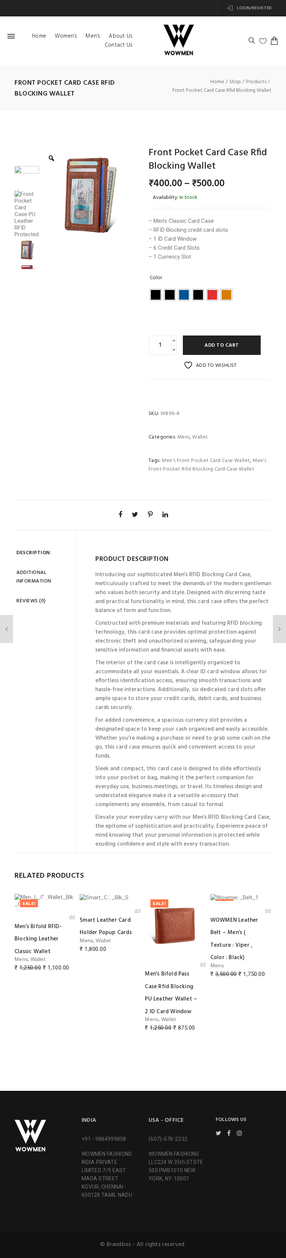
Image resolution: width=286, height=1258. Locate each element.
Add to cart (221, 345)
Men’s (93, 36)
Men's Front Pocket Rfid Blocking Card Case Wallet (207, 465)
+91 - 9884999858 (104, 1139)
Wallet (200, 437)
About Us (121, 36)
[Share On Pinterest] (150, 514)
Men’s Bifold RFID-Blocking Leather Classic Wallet (38, 939)
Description (33, 553)
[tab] (42, 553)
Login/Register (253, 8)
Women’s (66, 36)
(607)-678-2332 (168, 1139)
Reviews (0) (31, 601)
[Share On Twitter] (135, 514)
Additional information (33, 577)
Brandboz (119, 1244)
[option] (88, 195)
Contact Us (119, 45)
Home (39, 36)
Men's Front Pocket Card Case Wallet (206, 460)
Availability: (165, 197)
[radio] (155, 294)
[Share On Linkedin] (165, 514)
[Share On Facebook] (120, 514)
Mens (183, 437)
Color (156, 278)
